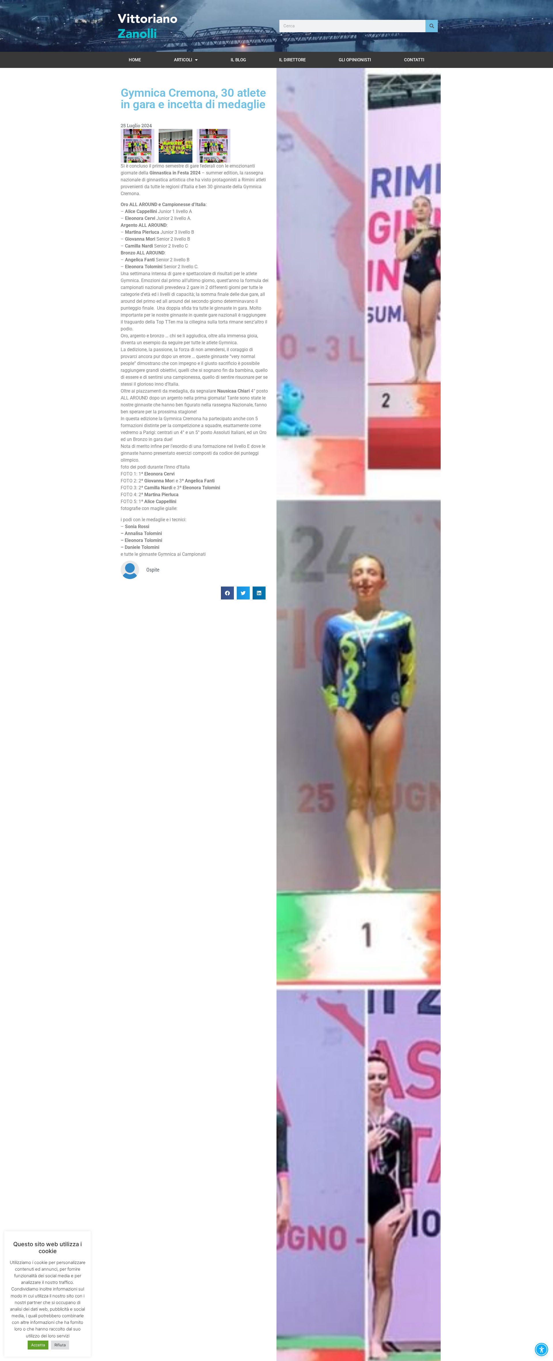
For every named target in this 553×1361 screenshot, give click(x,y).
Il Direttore (292, 59)
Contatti (414, 59)
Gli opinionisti (355, 59)
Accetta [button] (38, 1345)
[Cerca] (431, 26)
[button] (227, 593)
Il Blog (238, 59)
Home (135, 59)
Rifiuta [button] (60, 1345)
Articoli (183, 59)
